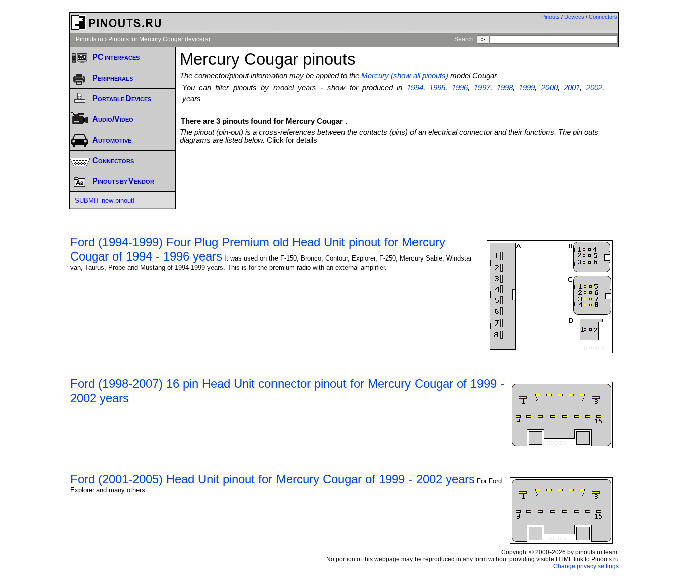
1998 (505, 88)
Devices (574, 17)
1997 (482, 88)
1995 (437, 88)
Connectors (603, 17)
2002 (594, 88)
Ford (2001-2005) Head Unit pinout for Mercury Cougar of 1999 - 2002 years (272, 479)
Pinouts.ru (89, 39)
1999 (527, 88)
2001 (572, 88)
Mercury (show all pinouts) (404, 76)
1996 (460, 88)
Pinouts (550, 17)
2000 (549, 88)
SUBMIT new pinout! (105, 200)
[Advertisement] (399, 172)
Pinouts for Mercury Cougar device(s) (159, 39)
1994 (415, 88)
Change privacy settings (586, 566)
